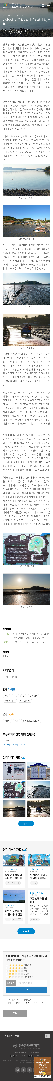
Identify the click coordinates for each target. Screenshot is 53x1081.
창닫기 (48, 1076)
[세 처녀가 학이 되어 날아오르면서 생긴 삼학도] (39, 860)
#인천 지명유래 (13, 882)
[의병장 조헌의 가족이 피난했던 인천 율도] (14, 860)
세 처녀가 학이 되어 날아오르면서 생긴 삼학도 (39, 876)
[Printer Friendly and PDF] (19, 33)
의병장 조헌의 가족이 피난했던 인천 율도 (13, 876)
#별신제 (34, 919)
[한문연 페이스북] (23, 1071)
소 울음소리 (25, 700)
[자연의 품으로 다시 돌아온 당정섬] (14, 896)
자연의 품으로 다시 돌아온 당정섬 (13, 913)
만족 (26, 968)
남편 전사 (34, 696)
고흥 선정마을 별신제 (38, 900)
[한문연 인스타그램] (17, 1071)
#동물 (7, 720)
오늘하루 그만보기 (40, 1076)
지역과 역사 (22, 5)
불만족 (27, 973)
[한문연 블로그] (29, 1071)
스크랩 (5, 31)
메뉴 (48, 5)
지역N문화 (7, 5)
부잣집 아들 (10, 700)
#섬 (16, 720)
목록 (15, 1013)
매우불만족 (28, 976)
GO (47, 1036)
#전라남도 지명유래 (31, 720)
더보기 (24, 823)
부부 (16, 696)
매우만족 (27, 965)
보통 (26, 970)
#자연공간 (17, 919)
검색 (43, 5)
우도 (7, 696)
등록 (26, 989)
